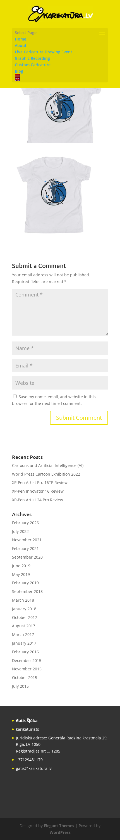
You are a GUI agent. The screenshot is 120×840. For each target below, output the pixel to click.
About (21, 45)
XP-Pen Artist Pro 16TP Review (40, 482)
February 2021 (25, 548)
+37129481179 (29, 759)
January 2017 (24, 643)
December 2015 (26, 660)
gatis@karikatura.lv (34, 768)
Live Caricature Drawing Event (43, 51)
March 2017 (23, 634)
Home (20, 39)
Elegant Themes (59, 825)
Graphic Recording (32, 58)
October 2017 (24, 617)
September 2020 (27, 557)
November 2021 (27, 539)
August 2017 (23, 625)
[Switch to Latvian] (60, 76)
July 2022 (20, 531)
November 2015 (27, 668)
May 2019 (21, 574)
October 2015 (24, 677)
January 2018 (24, 608)
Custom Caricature (33, 64)
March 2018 (23, 600)
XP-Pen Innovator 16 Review (38, 491)
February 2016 (25, 651)
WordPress (60, 832)
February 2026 (25, 522)
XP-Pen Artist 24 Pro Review (37, 499)
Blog (19, 71)
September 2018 (27, 591)
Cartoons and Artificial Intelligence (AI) (47, 465)
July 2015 (20, 686)
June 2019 (21, 565)
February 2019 (25, 582)
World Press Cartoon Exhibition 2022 (46, 474)
